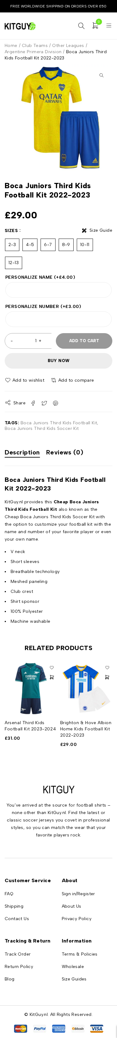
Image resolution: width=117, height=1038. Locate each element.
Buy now (59, 360)
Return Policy (19, 966)
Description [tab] (22, 452)
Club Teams (35, 45)
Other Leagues (68, 45)
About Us (71, 906)
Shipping (14, 906)
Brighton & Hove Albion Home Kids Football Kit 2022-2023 (86, 729)
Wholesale (73, 966)
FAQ (9, 893)
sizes (11, 230)
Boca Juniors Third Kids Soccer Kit (42, 428)
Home (11, 45)
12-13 (13, 262)
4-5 (30, 244)
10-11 (85, 244)
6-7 (48, 244)
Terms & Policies (80, 954)
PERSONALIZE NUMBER (43, 306)
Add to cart (84, 340)
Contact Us (17, 918)
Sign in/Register (78, 893)
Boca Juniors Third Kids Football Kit (59, 423)
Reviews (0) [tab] (65, 452)
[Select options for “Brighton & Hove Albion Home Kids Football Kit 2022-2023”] (107, 677)
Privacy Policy (77, 918)
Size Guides (74, 979)
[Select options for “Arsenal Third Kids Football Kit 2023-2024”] (52, 677)
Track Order (18, 954)
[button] (101, 75)
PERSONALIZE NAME (40, 277)
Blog (10, 979)
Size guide (101, 230)
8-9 (66, 244)
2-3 (12, 244)
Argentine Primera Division (33, 51)
